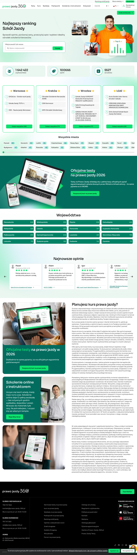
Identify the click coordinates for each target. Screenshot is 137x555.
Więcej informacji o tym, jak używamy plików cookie (88, 551)
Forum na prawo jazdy (52, 537)
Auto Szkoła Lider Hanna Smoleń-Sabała (116, 98)
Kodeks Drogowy (50, 530)
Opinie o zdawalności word (54, 523)
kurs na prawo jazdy (51, 508)
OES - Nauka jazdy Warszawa (18, 110)
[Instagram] (122, 545)
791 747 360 (7, 522)
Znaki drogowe (49, 526)
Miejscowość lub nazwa (14, 44)
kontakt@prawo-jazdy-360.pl (14, 508)
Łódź (119, 90)
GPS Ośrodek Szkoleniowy (50, 110)
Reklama (85, 519)
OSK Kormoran (46, 103)
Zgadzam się (114, 551)
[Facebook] (119, 545)
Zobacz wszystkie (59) (119, 126)
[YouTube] (126, 545)
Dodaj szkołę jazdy (125, 12)
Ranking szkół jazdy (102, 1)
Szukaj (57, 48)
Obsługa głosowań (89, 523)
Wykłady (46, 6)
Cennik (97, 6)
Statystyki (87, 6)
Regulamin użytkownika (90, 508)
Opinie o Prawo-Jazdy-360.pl (93, 530)
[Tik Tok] (115, 545)
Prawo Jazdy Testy (88, 534)
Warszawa (19, 90)
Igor (83, 266)
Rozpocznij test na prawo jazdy (85, 193)
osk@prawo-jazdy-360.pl (12, 525)
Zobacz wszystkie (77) (86, 126)
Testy (33, 6)
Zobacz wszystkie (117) (52, 126)
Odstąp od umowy (89, 505)
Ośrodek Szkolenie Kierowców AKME (52, 98)
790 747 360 (7, 505)
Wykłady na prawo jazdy (53, 512)
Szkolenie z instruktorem (71, 6)
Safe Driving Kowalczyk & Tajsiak (83, 106)
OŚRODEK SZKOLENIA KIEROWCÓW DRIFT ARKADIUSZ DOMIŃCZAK (117, 105)
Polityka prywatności (89, 512)
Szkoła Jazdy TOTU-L (15, 103)
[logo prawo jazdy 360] (14, 5)
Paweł (18, 266)
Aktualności (48, 534)
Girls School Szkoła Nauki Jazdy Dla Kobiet (117, 113)
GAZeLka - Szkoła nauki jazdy (18, 97)
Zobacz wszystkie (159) (19, 126)
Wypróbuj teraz (15, 417)
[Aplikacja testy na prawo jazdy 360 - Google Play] (126, 506)
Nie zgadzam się (128, 551)
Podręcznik (55, 6)
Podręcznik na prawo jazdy (54, 516)
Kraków (52, 90)
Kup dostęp (127, 492)
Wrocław (86, 90)
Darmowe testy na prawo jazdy (55, 505)
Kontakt (84, 516)
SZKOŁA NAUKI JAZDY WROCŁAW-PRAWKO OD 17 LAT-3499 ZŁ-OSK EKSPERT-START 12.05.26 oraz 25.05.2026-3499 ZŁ (85, 116)
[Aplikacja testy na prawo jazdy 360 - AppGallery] (126, 518)
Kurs (39, 6)
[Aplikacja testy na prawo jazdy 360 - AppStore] (126, 512)
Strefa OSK (130, 1)
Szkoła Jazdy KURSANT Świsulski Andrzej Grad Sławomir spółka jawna (83, 99)
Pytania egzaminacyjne (90, 526)
